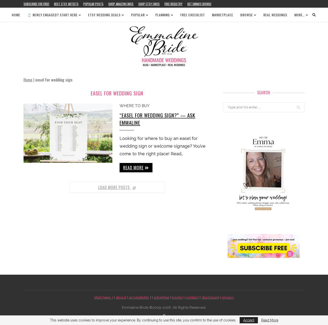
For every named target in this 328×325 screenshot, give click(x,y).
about (121, 297)
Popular (138, 14)
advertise (161, 297)
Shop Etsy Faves (149, 3)
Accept (248, 320)
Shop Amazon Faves (121, 3)
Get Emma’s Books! (199, 3)
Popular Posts (93, 3)
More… (299, 14)
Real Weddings (275, 14)
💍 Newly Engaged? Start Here (52, 14)
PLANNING (162, 14)
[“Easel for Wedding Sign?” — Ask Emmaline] (68, 133)
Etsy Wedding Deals (104, 14)
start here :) (103, 297)
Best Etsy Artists (66, 3)
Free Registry (173, 3)
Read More (269, 320)
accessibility (139, 297)
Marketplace (222, 14)
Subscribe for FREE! (36, 3)
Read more (133, 167)
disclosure (210, 297)
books (177, 297)
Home (16, 14)
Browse (246, 14)
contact (192, 297)
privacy (228, 297)
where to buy (135, 106)
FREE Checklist (192, 14)
